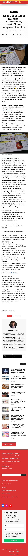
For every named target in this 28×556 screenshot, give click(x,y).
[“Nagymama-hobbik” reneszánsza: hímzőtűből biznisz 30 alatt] (5, 401)
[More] (23, 356)
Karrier (18, 461)
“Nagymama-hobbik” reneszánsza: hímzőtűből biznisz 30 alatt (18, 401)
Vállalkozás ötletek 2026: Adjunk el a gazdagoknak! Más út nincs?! (18, 409)
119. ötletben (6, 111)
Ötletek (17, 549)
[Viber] (24, 34)
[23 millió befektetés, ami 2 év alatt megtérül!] (5, 394)
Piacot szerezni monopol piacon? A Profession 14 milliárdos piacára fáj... (18, 371)
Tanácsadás (11, 551)
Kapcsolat (4, 487)
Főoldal (3, 549)
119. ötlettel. (14, 273)
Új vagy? (8, 549)
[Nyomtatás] (20, 34)
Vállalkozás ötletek (14, 11)
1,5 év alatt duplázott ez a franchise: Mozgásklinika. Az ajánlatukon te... (18, 426)
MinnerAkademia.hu (15, 458)
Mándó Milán (11, 31)
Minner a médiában (6, 493)
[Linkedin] (13, 34)
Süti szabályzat (5, 466)
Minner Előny (17, 453)
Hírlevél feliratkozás (6, 484)
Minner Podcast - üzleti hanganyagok (11, 455)
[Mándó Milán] (14, 325)
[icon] (19, 1)
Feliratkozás (14, 540)
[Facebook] (10, 34)
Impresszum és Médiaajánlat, (9, 490)
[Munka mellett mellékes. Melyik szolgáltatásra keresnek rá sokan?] (5, 386)
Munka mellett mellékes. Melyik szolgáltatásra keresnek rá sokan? (18, 386)
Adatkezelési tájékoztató (7, 465)
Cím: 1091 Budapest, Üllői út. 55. (10, 497)
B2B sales (23, 549)
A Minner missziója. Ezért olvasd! (10, 480)
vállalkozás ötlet (16, 316)
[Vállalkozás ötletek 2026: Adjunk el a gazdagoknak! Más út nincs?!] (5, 409)
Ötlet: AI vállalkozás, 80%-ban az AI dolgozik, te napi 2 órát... (18, 378)
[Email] (17, 34)
